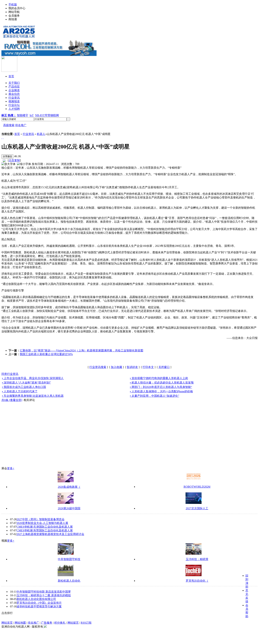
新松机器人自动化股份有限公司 (36, 599)
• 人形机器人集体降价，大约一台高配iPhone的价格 (161, 391)
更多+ (10, 468)
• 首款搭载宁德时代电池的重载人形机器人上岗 (159, 378)
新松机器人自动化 (69, 580)
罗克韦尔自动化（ (197, 580)
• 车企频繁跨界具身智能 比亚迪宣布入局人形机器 (33, 395)
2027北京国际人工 (197, 508)
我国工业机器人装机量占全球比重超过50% (46, 354)
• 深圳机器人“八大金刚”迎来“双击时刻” (26, 382)
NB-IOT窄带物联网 (47, 115)
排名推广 (20, 125)
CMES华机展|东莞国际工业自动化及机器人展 (45, 530)
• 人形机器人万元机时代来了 (20, 391)
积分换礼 (60, 622)
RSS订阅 (86, 622)
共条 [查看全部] (11, 400)
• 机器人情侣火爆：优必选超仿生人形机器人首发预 (162, 382)
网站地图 (20, 622)
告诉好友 (132, 367)
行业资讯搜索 (97, 367)
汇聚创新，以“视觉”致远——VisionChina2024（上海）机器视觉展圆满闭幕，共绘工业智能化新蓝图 (81, 350)
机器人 (41, 133)
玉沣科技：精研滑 (197, 559)
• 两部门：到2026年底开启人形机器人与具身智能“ (161, 386)
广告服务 (46, 622)
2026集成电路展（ (69, 486)
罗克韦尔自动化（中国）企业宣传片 (39, 602)
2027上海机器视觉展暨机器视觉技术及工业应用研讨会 (50, 534)
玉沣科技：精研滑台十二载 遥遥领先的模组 (44, 595)
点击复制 (14, 160)
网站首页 (7, 622)
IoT (32, 115)
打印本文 (148, 367)
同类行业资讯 (9, 373)
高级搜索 (8, 125)
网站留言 (73, 622)
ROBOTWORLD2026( (197, 486)
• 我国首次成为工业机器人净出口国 (24, 386)
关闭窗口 (164, 367)
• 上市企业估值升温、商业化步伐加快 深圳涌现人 (33, 378)
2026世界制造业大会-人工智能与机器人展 (42, 523)
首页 (17, 133)
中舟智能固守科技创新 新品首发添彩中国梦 (44, 591)
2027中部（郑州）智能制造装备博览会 (40, 519)
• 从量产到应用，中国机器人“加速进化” (154, 395)
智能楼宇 (22, 115)
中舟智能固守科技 (69, 559)
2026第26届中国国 (69, 508)
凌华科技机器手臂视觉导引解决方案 (39, 606)
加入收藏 (116, 367)
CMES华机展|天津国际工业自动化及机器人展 (45, 526)
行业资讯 (28, 133)
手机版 (12, 4)
